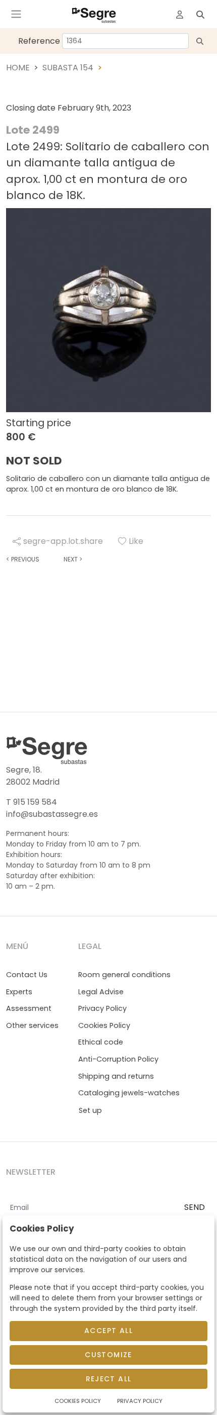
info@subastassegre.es (52, 814)
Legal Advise (101, 992)
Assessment (28, 1008)
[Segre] (94, 14)
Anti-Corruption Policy (118, 1059)
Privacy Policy (102, 1008)
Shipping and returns (116, 1076)
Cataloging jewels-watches (129, 1093)
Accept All (108, 1331)
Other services (32, 1025)
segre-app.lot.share (63, 541)
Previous (22, 559)
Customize (108, 1355)
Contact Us (26, 975)
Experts (19, 992)
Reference (39, 41)
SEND (194, 1207)
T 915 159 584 (31, 802)
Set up (90, 1110)
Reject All (109, 1379)
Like (136, 541)
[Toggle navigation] (16, 14)
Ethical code (100, 1042)
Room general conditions (124, 975)
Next (73, 559)
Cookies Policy (104, 1025)
